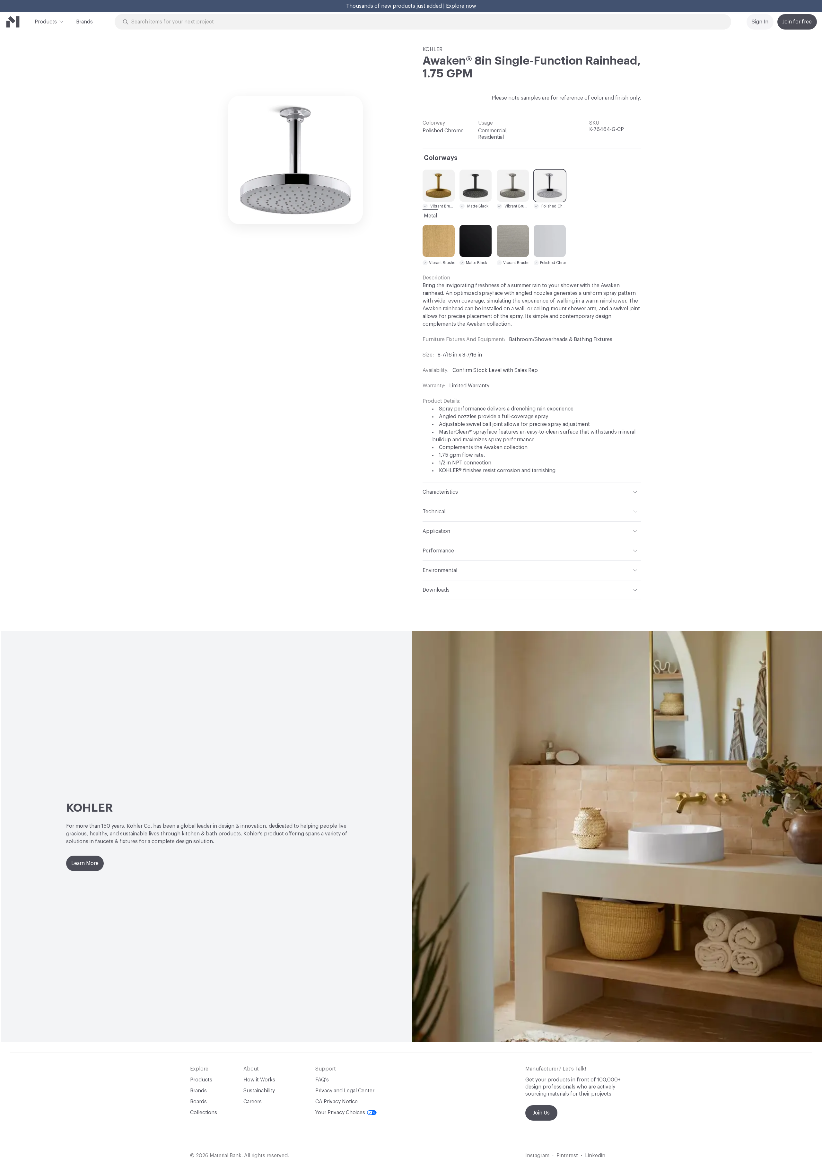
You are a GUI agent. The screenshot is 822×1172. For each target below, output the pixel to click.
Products (46, 21)
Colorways (441, 158)
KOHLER (432, 49)
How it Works (259, 1079)
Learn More (85, 863)
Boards (198, 1101)
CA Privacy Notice (336, 1101)
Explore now (461, 6)
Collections (203, 1112)
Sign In (760, 21)
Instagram (537, 1155)
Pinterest (567, 1155)
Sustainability (259, 1090)
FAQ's (322, 1079)
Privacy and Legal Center (344, 1090)
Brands (84, 21)
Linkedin (595, 1155)
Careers (252, 1101)
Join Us (541, 1112)
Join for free (797, 21)
